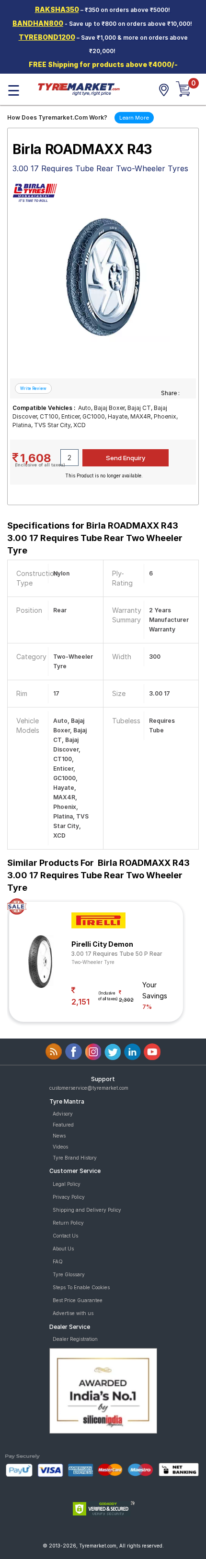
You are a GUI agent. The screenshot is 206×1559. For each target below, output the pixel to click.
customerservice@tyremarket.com (88, 1088)
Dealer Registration (75, 1339)
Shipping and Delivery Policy (87, 1210)
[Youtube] (152, 1051)
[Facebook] (73, 1051)
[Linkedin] (132, 1051)
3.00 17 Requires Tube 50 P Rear (116, 953)
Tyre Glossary (69, 1274)
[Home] (78, 88)
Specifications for (95, 537)
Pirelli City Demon (102, 944)
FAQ (58, 1261)
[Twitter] (112, 1051)
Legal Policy (66, 1184)
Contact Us (65, 1235)
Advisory (63, 1114)
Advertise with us (73, 1313)
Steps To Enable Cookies (81, 1287)
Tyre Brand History (75, 1158)
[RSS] (54, 1051)
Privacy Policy (69, 1197)
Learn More (134, 117)
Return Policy (68, 1223)
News (59, 1136)
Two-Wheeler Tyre (92, 962)
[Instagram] (93, 1051)
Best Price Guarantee (78, 1300)
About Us (63, 1248)
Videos (60, 1147)
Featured (63, 1125)
